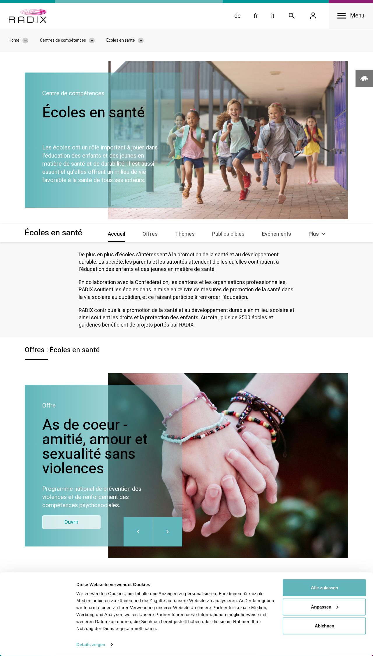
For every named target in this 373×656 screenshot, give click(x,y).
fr (256, 16)
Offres (150, 234)
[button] (167, 531)
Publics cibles (228, 234)
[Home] (27, 16)
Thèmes (185, 234)
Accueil (116, 234)
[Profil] (313, 15)
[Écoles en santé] (143, 40)
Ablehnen (324, 625)
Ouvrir (71, 522)
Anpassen (321, 606)
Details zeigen (90, 644)
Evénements (276, 234)
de (237, 16)
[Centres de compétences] (94, 40)
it (273, 16)
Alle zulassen (324, 587)
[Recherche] (292, 15)
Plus (314, 234)
